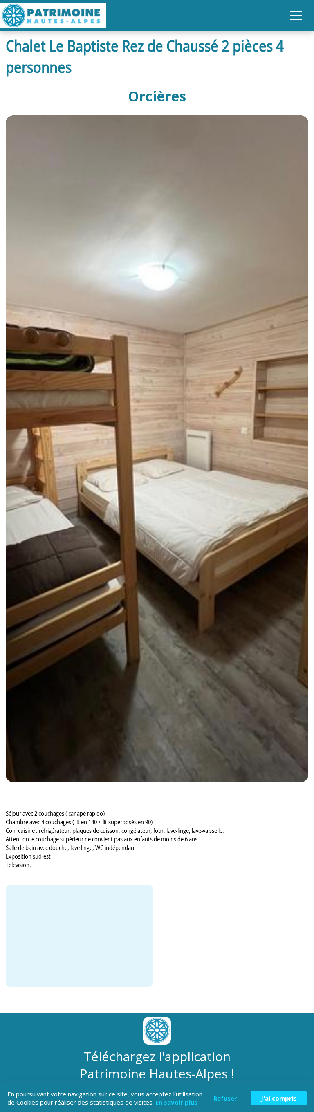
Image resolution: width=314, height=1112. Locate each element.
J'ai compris (279, 1098)
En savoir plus (176, 1102)
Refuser (225, 1098)
